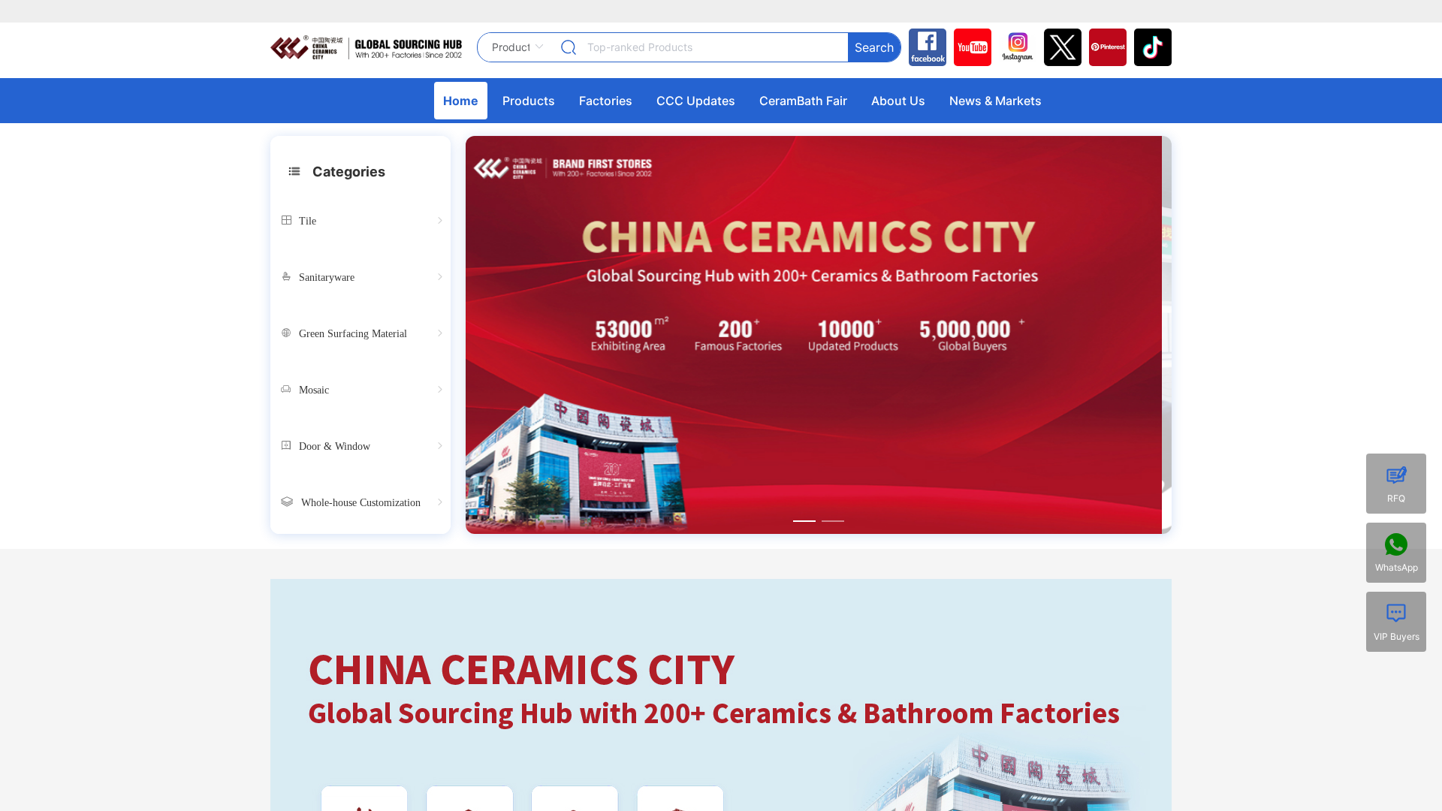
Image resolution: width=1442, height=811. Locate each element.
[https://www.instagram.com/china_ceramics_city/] (1013, 47)
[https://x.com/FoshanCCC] (1059, 47)
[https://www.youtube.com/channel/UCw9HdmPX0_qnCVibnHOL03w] (968, 47)
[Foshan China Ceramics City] (1149, 47)
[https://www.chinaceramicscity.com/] (366, 47)
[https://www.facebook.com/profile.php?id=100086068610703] (923, 47)
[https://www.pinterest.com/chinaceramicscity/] (1104, 47)
